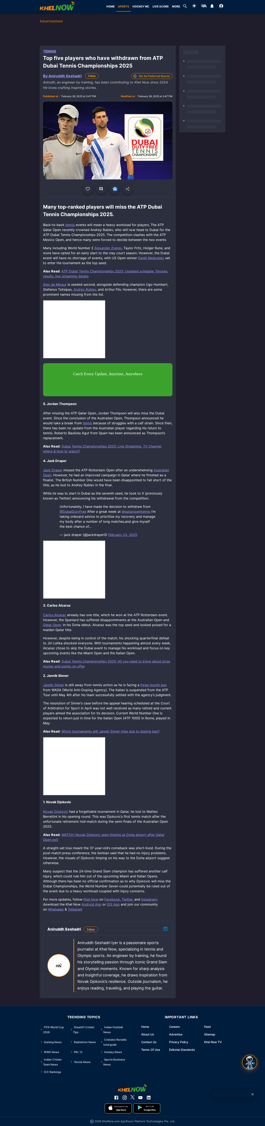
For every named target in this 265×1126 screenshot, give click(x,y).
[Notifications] (212, 6)
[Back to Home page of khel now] (57, 6)
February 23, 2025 (122, 535)
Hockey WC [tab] (140, 6)
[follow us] (114, 189)
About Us (147, 1034)
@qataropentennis (136, 511)
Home (145, 1026)
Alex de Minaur (54, 284)
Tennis (49, 51)
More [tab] (176, 6)
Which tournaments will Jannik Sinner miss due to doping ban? (110, 731)
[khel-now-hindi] (203, 7)
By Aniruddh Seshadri (62, 76)
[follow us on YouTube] (140, 1097)
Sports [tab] (123, 6)
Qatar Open (52, 625)
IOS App (113, 904)
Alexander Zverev (108, 248)
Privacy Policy (178, 1042)
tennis (70, 225)
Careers (174, 1026)
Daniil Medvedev (151, 258)
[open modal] (249, 1062)
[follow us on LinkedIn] (148, 1097)
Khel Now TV (213, 1042)
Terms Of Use (150, 1049)
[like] (88, 189)
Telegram (75, 909)
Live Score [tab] (161, 6)
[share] (127, 189)
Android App (91, 904)
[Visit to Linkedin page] (165, 929)
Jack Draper (52, 470)
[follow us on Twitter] (132, 1097)
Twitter (127, 899)
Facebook (112, 899)
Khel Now (90, 899)
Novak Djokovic (55, 811)
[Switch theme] (194, 6)
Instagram (149, 899)
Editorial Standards (182, 1049)
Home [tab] (110, 6)
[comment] (101, 189)
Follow (92, 75)
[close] (252, 1094)
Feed (207, 1026)
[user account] (221, 6)
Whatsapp (56, 909)
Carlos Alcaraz (54, 615)
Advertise (175, 1034)
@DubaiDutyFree (73, 511)
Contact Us (149, 1042)
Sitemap (209, 1034)
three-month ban (153, 685)
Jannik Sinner (53, 685)
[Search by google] (185, 6)
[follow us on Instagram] (124, 1097)
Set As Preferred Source (154, 76)
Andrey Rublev (84, 289)
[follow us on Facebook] (116, 1097)
